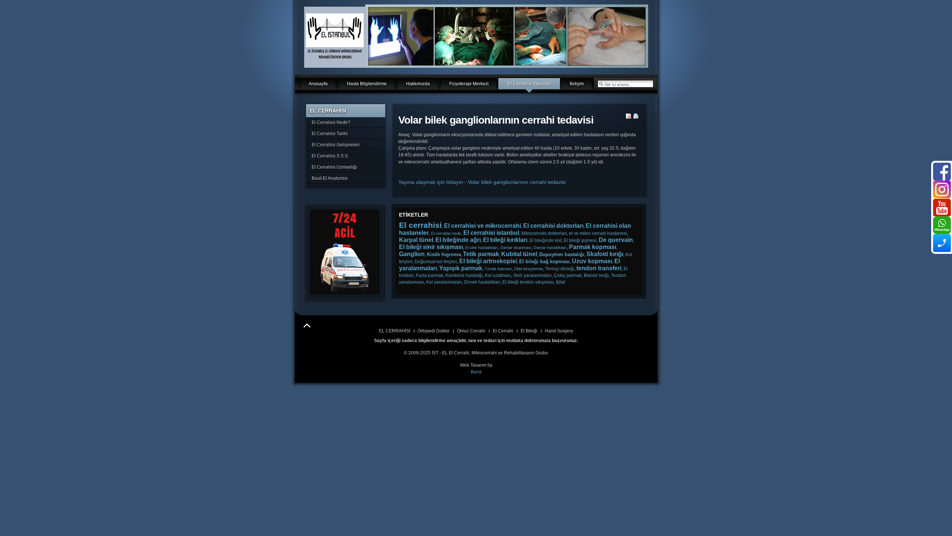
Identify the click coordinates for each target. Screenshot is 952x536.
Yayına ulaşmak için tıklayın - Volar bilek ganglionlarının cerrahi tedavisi (482, 182)
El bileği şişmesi (580, 240)
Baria (476, 371)
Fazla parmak (429, 275)
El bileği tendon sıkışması (528, 282)
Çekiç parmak (568, 275)
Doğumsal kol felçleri (436, 261)
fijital (560, 282)
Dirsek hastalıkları (482, 282)
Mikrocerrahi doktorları (544, 233)
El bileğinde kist (546, 240)
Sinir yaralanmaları (532, 275)
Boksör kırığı (596, 275)
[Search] (601, 83)
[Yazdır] (636, 117)
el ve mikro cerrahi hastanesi (598, 233)
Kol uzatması (498, 275)
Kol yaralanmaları (444, 282)
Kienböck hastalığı (464, 275)
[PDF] (628, 117)
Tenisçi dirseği (559, 268)
